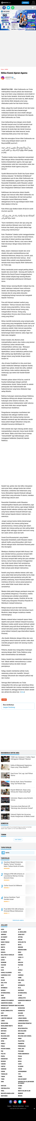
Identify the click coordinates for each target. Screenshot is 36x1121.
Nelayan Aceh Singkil (24, 1036)
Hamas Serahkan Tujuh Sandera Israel (12, 898)
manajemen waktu (7, 1026)
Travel (20, 1076)
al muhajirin (22, 932)
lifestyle (21, 1015)
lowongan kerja (23, 1020)
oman (20, 1038)
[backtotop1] (34, 1108)
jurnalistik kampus (7, 1000)
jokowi (3, 998)
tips (19, 1074)
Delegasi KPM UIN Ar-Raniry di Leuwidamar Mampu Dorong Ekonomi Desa (14, 876)
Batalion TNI (22, 942)
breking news (22, 949)
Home (2, 69)
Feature (20, 965)
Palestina (21, 1041)
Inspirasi (21, 990)
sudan (3, 1071)
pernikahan (22, 1046)
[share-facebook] (4, 7)
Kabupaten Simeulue (24, 1000)
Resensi (3, 1061)
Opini (2, 1041)
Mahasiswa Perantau (24, 1023)
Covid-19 (20, 957)
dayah (3, 960)
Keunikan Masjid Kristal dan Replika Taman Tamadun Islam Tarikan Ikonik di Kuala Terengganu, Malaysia (13, 864)
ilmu (19, 982)
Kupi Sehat (4, 1015)
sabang (3, 1064)
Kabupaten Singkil (7, 1003)
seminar (3, 1069)
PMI (2, 1051)
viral (2, 1091)
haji (19, 972)
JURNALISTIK (22, 998)
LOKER (3, 1020)
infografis (21, 985)
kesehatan (21, 1008)
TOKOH (3, 1076)
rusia (20, 1061)
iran (2, 995)
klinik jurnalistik (7, 1010)
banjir (20, 939)
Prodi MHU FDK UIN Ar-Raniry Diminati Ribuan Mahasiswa (14, 910)
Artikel (4, 699)
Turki (2, 1079)
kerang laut (5, 1008)
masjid (20, 1026)
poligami (21, 1051)
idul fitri (4, 982)
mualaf (3, 1033)
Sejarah (20, 1066)
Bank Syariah (5, 942)
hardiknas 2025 (6, 975)
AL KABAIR (4, 932)
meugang (4, 1028)
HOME (19, 977)
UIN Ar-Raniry (22, 1079)
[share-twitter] (8, 7)
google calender (6, 972)
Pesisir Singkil (5, 1048)
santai (3, 1066)
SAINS (20, 1064)
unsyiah (3, 1085)
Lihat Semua (18, 839)
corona (20, 955)
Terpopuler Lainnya (18, 920)
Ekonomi (3, 962)
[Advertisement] (18, 48)
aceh (2, 929)
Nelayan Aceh (5, 1036)
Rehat (20, 1059)
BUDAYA (3, 952)
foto (2, 967)
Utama (20, 1085)
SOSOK (20, 1069)
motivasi (3, 1031)
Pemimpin (21, 1043)
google (20, 970)
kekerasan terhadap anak (9, 1005)
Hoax (2, 977)
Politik (3, 1053)
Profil (3, 1056)
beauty (3, 944)
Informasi (4, 988)
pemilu (3, 1043)
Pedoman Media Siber (18, 1106)
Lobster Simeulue (6, 1018)
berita (7, 852)
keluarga (21, 1005)
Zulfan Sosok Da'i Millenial (13, 885)
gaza (2, 970)
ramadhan (4, 1059)
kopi (2, 1013)
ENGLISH (20, 962)
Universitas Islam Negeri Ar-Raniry (26, 1082)
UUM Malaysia (5, 1088)
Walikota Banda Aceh (7, 1093)
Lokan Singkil (22, 1018)
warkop (20, 1093)
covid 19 (3, 957)
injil (19, 988)
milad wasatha (23, 1028)
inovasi (3, 990)
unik (2, 1081)
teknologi (4, 1074)
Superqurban (22, 1071)
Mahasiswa (4, 1023)
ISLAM (20, 995)
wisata (20, 1096)
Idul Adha (21, 980)
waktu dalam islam (24, 1091)
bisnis (3, 949)
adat (19, 929)
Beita (19, 944)
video (19, 1088)
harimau (20, 975)
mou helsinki (22, 1031)
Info (2, 985)
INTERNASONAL (22, 993)
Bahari (3, 939)
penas (3, 1046)
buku (19, 952)
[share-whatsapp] (12, 7)
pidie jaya (21, 1048)
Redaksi (9, 1106)
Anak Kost (21, 934)
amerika (3, 934)
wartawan (4, 1096)
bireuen (20, 947)
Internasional (5, 993)
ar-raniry (4, 937)
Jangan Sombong (9, 707)
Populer (25, 2)
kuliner (20, 1013)
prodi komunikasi (23, 1053)
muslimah (21, 1033)
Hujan (3, 980)
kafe (19, 1003)
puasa (20, 1056)
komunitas (21, 1010)
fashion (3, 965)
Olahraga (4, 1038)
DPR (19, 960)
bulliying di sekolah (7, 955)
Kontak (27, 1106)
